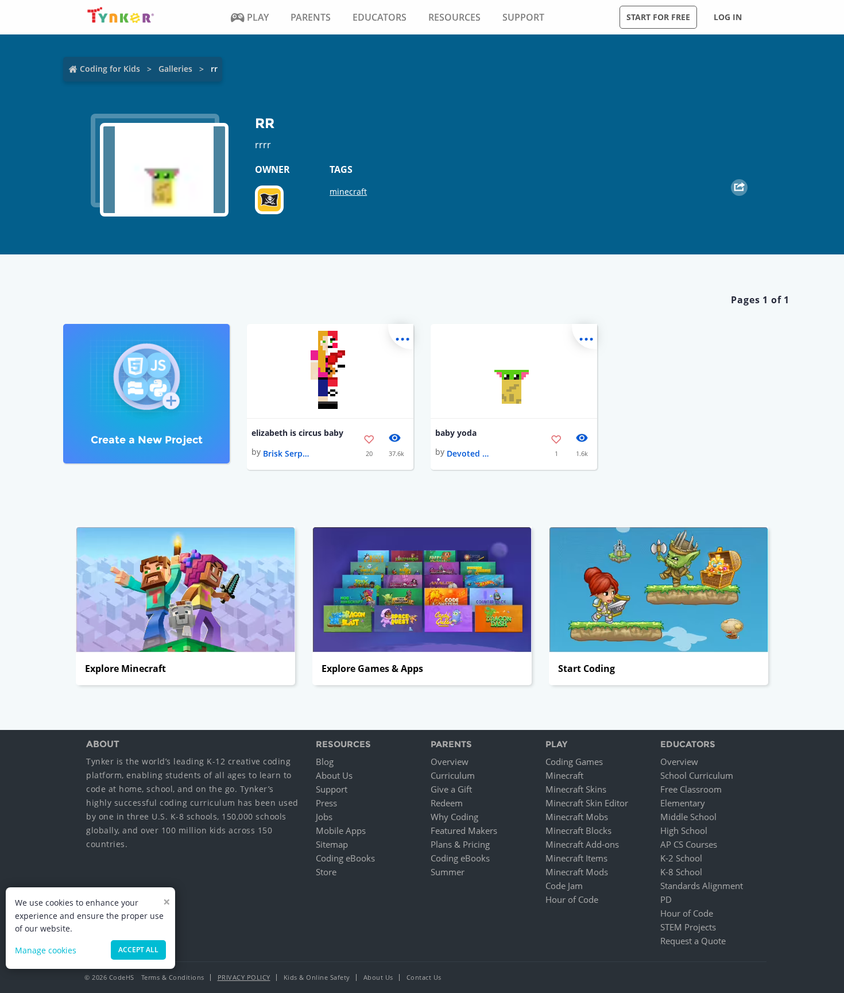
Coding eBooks (345, 858)
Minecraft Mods (576, 872)
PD (666, 899)
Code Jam (564, 885)
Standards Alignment (701, 885)
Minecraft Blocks (578, 830)
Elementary (682, 803)
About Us (334, 775)
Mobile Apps (341, 830)
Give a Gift (451, 789)
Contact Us (424, 977)
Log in (728, 16)
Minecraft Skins (575, 789)
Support (331, 789)
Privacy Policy (244, 977)
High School (683, 830)
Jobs (324, 816)
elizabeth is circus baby (297, 432)
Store (326, 872)
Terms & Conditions (172, 977)
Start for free (658, 16)
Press (326, 803)
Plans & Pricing (460, 844)
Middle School (688, 816)
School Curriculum (696, 775)
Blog (325, 761)
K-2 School (681, 858)
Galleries (175, 68)
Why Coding (454, 816)
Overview (450, 761)
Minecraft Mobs (576, 816)
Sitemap (332, 844)
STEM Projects (688, 927)
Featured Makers (464, 830)
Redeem (447, 803)
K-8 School (681, 872)
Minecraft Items (576, 858)
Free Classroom (691, 789)
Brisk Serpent (286, 453)
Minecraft (564, 775)
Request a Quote (693, 940)
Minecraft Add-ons (582, 844)
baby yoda (456, 432)
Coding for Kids (110, 68)
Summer (447, 872)
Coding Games (574, 761)
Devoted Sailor (470, 453)
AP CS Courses (688, 844)
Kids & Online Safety (317, 977)
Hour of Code (571, 899)
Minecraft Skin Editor (586, 803)
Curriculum (453, 775)
